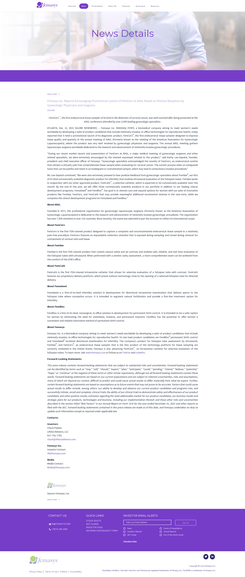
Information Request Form (102, 531)
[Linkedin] (212, 556)
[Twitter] (205, 556)
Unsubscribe (130, 541)
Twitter (126, 352)
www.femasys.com (96, 352)
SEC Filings (92, 524)
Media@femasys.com (58, 467)
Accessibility (76, 571)
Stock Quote (93, 521)
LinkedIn (140, 352)
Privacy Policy (35, 571)
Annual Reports (170, 532)
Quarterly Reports (134, 532)
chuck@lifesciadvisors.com (61, 439)
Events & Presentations (173, 528)
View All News (52, 94)
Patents (63, 571)
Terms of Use (51, 571)
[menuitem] (72, 6)
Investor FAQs (94, 527)
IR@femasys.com (56, 453)
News (129, 528)
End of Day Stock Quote (173, 535)
